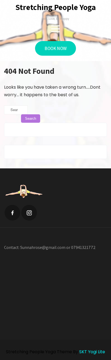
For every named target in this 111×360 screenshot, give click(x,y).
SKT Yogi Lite (92, 352)
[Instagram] (29, 213)
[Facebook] (12, 213)
